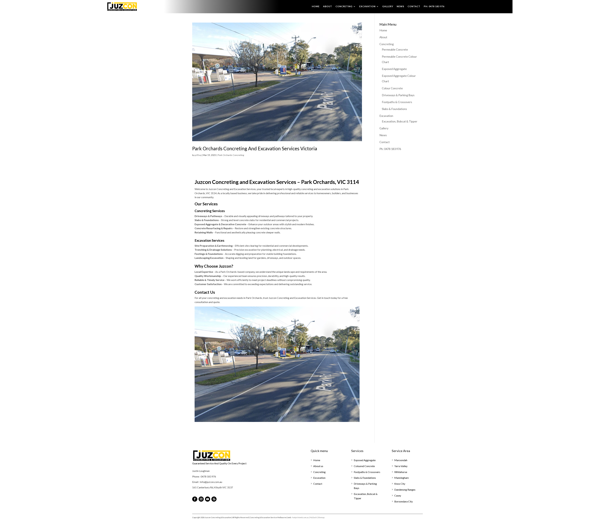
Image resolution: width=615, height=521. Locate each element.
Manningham (401, 477)
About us (318, 466)
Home (316, 6)
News (400, 6)
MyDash (313, 517)
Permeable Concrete (395, 49)
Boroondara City (403, 501)
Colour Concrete (392, 88)
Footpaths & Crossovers (397, 102)
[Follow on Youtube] (207, 499)
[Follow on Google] (214, 499)
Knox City (399, 483)
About (327, 6)
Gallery (387, 6)
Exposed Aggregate (394, 69)
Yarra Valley (400, 466)
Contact (414, 6)
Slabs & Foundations (394, 109)
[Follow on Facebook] (194, 499)
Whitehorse (400, 471)
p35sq (198, 155)
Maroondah (400, 460)
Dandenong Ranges (404, 489)
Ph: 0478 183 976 (434, 6)
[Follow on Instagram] (201, 499)
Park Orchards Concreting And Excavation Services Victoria (254, 148)
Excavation (367, 6)
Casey (397, 495)
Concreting (344, 6)
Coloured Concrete (364, 466)
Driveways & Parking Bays (398, 95)
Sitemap (321, 517)
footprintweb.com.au (300, 517)
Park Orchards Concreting (231, 155)
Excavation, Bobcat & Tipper (399, 121)
